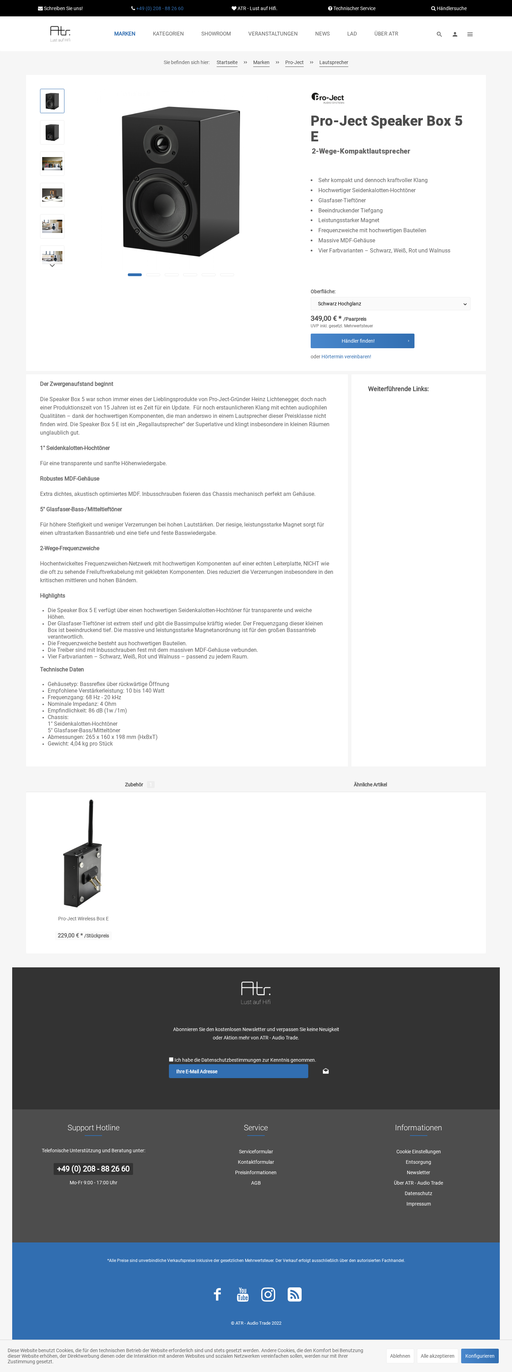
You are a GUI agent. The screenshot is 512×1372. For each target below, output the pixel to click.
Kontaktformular (256, 1162)
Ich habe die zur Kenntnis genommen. (245, 1060)
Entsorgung (418, 1162)
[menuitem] (125, 33)
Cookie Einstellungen (418, 1151)
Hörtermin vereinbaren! (346, 356)
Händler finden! (358, 341)
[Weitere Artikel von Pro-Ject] (328, 100)
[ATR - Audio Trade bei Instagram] (268, 1296)
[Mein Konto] (455, 34)
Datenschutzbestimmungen (231, 1060)
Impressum (418, 1204)
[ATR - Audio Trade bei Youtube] (243, 1296)
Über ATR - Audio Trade (418, 1183)
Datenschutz (418, 1193)
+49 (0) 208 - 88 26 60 (160, 8)
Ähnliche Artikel (370, 784)
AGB (256, 1183)
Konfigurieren (480, 1356)
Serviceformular (256, 1151)
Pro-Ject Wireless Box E (83, 918)
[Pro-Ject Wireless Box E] (83, 853)
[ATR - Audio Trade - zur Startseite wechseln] (60, 33)
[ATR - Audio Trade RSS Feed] (295, 1296)
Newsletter (418, 1172)
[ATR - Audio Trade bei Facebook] (217, 1296)
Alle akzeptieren (438, 1356)
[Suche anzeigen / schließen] (440, 34)
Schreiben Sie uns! (63, 8)
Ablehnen (400, 1356)
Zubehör (138, 784)
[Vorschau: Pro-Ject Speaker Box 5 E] (52, 101)
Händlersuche (451, 8)
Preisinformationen (256, 1172)
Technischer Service (353, 8)
